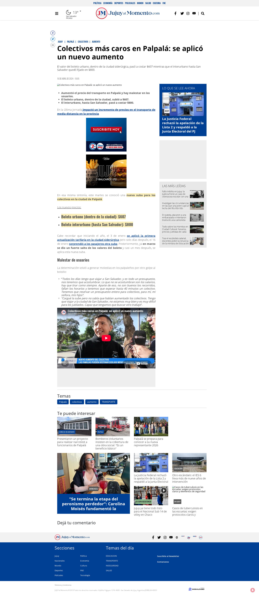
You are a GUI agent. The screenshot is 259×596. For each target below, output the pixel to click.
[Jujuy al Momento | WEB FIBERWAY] (188, 537)
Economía (108, 3)
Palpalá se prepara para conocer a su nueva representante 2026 (148, 442)
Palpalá (63, 401)
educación (178, 469)
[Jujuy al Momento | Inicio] (201, 547)
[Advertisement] (106, 377)
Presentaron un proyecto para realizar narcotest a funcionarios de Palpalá (72, 442)
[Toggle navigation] (57, 13)
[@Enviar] (52, 45)
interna (139, 469)
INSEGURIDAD (112, 565)
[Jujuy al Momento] (72, 539)
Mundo (140, 3)
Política (97, 3)
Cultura (157, 3)
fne (137, 431)
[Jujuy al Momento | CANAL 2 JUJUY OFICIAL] (177, 537)
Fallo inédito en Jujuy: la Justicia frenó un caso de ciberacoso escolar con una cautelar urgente (175, 195)
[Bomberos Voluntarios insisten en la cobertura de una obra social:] (113, 435)
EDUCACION (111, 556)
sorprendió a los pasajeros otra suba (93, 244)
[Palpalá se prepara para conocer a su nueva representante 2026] (151, 435)
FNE (164, 3)
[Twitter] (52, 39)
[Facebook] (52, 33)
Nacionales (60, 560)
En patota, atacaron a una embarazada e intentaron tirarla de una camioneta (174, 217)
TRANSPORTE (108, 401)
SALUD (109, 570)
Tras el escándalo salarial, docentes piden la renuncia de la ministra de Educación (175, 241)
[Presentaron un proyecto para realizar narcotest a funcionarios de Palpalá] (74, 435)
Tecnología (85, 575)
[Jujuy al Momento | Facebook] (176, 13)
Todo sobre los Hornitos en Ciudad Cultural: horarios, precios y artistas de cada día (175, 230)
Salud (148, 3)
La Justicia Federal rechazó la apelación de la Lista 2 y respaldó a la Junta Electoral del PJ (183, 125)
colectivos (77, 401)
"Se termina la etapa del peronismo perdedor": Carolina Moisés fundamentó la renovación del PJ (93, 506)
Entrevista (93, 489)
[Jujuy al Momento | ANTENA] (183, 537)
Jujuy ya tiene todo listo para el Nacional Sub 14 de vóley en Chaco (150, 511)
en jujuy (177, 502)
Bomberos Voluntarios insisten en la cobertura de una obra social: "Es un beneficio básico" (112, 443)
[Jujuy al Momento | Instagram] (188, 13)
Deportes (118, 3)
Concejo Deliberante (67, 431)
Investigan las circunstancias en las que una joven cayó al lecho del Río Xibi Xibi (175, 206)
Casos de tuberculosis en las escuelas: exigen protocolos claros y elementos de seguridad (187, 513)
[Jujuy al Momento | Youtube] (194, 13)
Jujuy (57, 556)
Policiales (130, 3)
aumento (92, 401)
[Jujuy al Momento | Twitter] (182, 13)
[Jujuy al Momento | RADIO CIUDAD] (200, 537)
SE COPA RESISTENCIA (143, 502)
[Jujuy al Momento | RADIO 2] (194, 537)
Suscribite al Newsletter (168, 556)
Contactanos (163, 562)
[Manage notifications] (253, 590)
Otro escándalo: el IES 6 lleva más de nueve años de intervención (189, 478)
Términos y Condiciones (63, 585)
